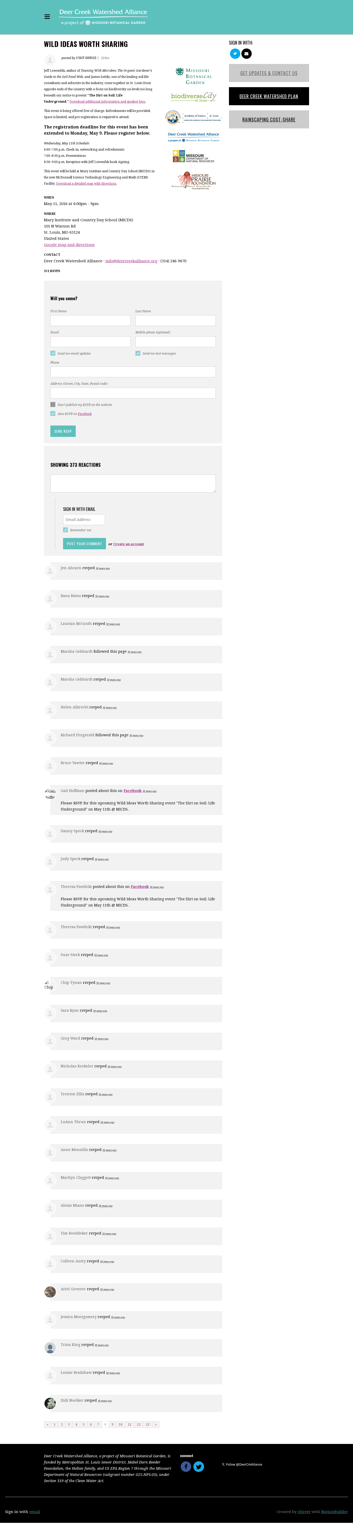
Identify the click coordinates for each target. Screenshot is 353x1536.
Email (54, 332)
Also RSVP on (75, 414)
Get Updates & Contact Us (269, 73)
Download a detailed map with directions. (86, 183)
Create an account (128, 544)
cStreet (303, 1511)
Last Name (143, 311)
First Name (58, 311)
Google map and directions (69, 244)
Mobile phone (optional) (152, 332)
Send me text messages (159, 353)
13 (148, 1424)
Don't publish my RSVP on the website (85, 405)
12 (139, 1424)
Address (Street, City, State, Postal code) (79, 384)
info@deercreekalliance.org (131, 261)
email (34, 1511)
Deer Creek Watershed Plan (269, 96)
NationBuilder (334, 1511)
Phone (54, 362)
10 (120, 1424)
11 (130, 1424)
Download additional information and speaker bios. (108, 101)
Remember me (80, 530)
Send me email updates (74, 353)
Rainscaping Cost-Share (268, 119)
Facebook (85, 414)
